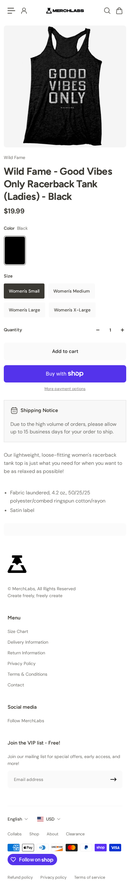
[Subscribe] (113, 779)
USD (50, 819)
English (15, 819)
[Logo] (65, 10)
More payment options (65, 388)
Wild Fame (14, 157)
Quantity (13, 330)
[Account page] (24, 11)
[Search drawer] (107, 11)
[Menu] (11, 10)
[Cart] (119, 11)
